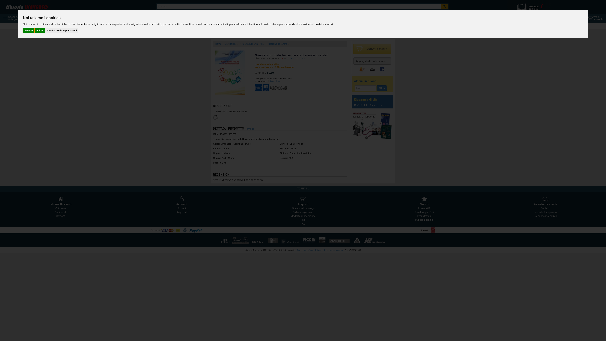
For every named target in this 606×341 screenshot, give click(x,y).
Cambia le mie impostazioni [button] (62, 30)
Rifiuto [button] (40, 30)
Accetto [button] (28, 30)
